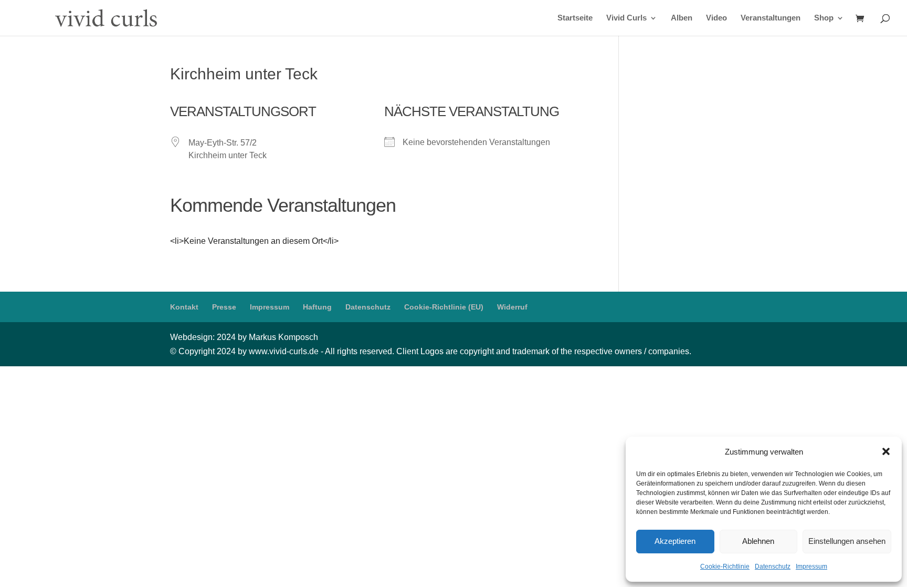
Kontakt (184, 307)
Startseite (575, 18)
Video (716, 18)
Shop (824, 18)
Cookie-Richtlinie (725, 566)
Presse (224, 307)
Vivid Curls (626, 18)
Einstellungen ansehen (846, 541)
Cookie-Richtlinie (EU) (443, 307)
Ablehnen (758, 541)
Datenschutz (772, 566)
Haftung (317, 307)
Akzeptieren (675, 541)
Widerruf (512, 307)
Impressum (811, 566)
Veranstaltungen (770, 18)
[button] (886, 451)
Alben (681, 18)
